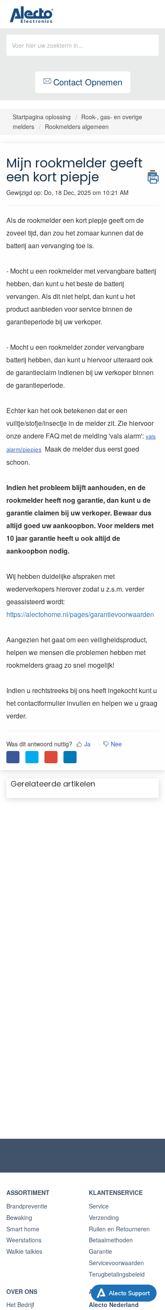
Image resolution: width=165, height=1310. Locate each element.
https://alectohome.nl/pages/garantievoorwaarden (80, 614)
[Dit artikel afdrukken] (153, 174)
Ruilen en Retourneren (119, 1229)
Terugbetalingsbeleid (117, 1274)
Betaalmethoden (111, 1240)
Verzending (104, 1217)
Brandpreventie (26, 1206)
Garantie (100, 1251)
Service (99, 1206)
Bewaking (19, 1217)
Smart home (22, 1229)
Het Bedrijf (20, 1304)
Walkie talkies (24, 1251)
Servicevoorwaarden (116, 1262)
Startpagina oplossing (42, 116)
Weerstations (23, 1240)
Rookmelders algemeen (77, 126)
